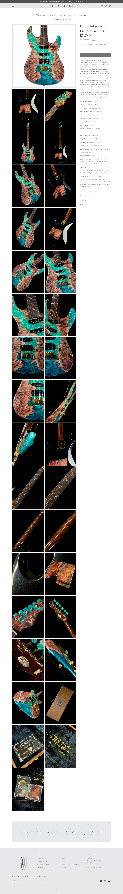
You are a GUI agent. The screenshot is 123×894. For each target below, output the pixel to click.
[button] (13, 6)
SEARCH (39, 858)
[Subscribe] (42, 881)
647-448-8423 (52, 834)
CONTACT (64, 867)
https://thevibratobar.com (94, 867)
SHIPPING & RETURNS (43, 861)
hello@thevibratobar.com (32, 834)
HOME (63, 858)
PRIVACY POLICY (42, 867)
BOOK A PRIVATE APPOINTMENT (71, 864)
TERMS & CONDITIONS (43, 864)
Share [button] (84, 205)
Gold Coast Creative (65, 889)
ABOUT (64, 861)
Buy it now (95, 54)
